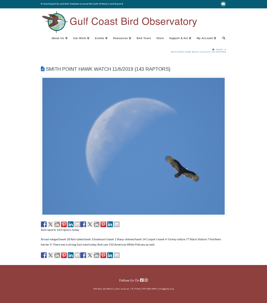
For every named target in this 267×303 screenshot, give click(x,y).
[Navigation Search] (222, 38)
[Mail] (223, 4)
